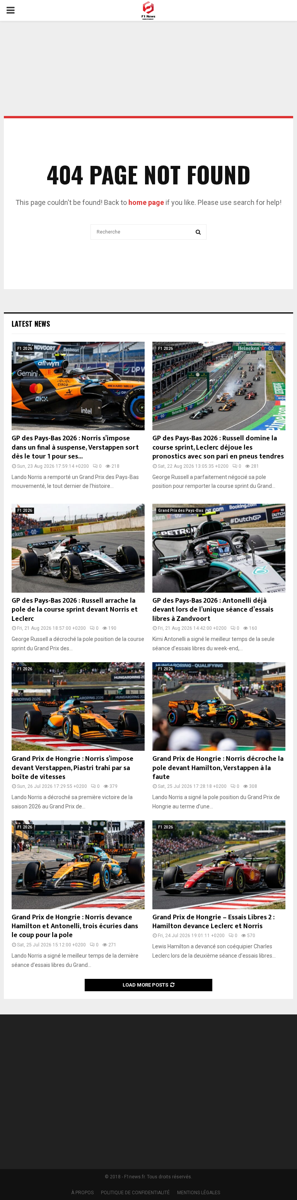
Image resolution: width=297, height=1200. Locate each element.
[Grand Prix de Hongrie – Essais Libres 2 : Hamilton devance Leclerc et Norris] (218, 864)
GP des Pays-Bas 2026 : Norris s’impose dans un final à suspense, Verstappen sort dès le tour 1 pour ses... (75, 447)
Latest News (31, 324)
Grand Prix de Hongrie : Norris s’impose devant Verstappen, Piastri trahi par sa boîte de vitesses (72, 768)
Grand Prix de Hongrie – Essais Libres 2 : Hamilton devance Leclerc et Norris (213, 922)
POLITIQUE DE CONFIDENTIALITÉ (135, 1192)
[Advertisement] (148, 48)
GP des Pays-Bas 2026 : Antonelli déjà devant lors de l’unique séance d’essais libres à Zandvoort (212, 610)
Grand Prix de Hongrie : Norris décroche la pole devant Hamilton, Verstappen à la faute (217, 768)
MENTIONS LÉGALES (198, 1192)
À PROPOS (82, 1192)
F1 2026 (24, 348)
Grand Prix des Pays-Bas (180, 510)
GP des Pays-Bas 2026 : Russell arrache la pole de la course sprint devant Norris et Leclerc (75, 610)
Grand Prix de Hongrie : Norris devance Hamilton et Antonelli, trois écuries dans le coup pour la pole (75, 926)
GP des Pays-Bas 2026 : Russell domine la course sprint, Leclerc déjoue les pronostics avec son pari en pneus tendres (218, 447)
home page (146, 202)
